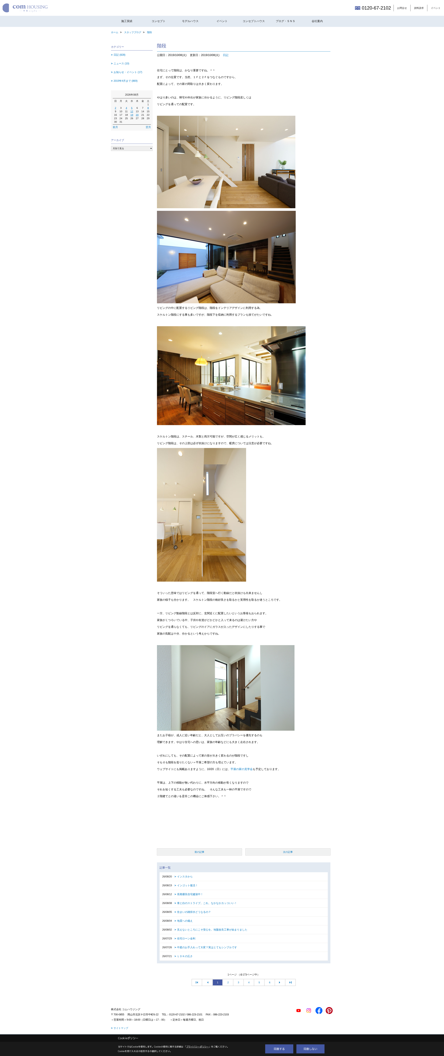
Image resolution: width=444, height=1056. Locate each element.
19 (131, 114)
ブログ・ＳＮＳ (285, 21)
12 (131, 111)
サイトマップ (121, 1028)
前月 (115, 127)
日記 (225, 55)
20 (137, 114)
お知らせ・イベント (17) (128, 72)
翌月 (148, 127)
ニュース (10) (121, 63)
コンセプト (158, 21)
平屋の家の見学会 (241, 769)
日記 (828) (119, 54)
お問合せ (402, 8)
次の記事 (288, 852)
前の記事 (199, 852)
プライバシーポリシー (197, 1046)
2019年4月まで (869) (126, 80)
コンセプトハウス (254, 21)
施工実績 (126, 21)
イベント (436, 8)
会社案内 (317, 21)
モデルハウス (190, 21)
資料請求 (419, 8)
